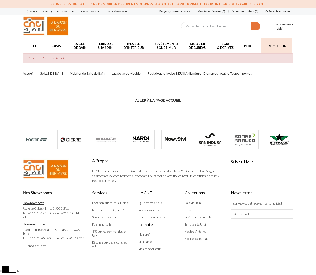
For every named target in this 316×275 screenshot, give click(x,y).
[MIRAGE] (106, 139)
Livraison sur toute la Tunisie (110, 203)
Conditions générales (151, 217)
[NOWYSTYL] (175, 139)
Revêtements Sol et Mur (199, 217)
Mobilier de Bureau (196, 239)
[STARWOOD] (279, 139)
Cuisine (190, 210)
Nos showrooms (148, 210)
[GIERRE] (71, 139)
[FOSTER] (36, 139)
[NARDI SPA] (140, 139)
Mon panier (145, 242)
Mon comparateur (149, 249)
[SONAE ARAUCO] (244, 139)
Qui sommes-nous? (150, 203)
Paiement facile (101, 224)
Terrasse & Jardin (196, 224)
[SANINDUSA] (210, 139)
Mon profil (144, 234)
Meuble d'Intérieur (196, 231)
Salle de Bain (193, 203)
